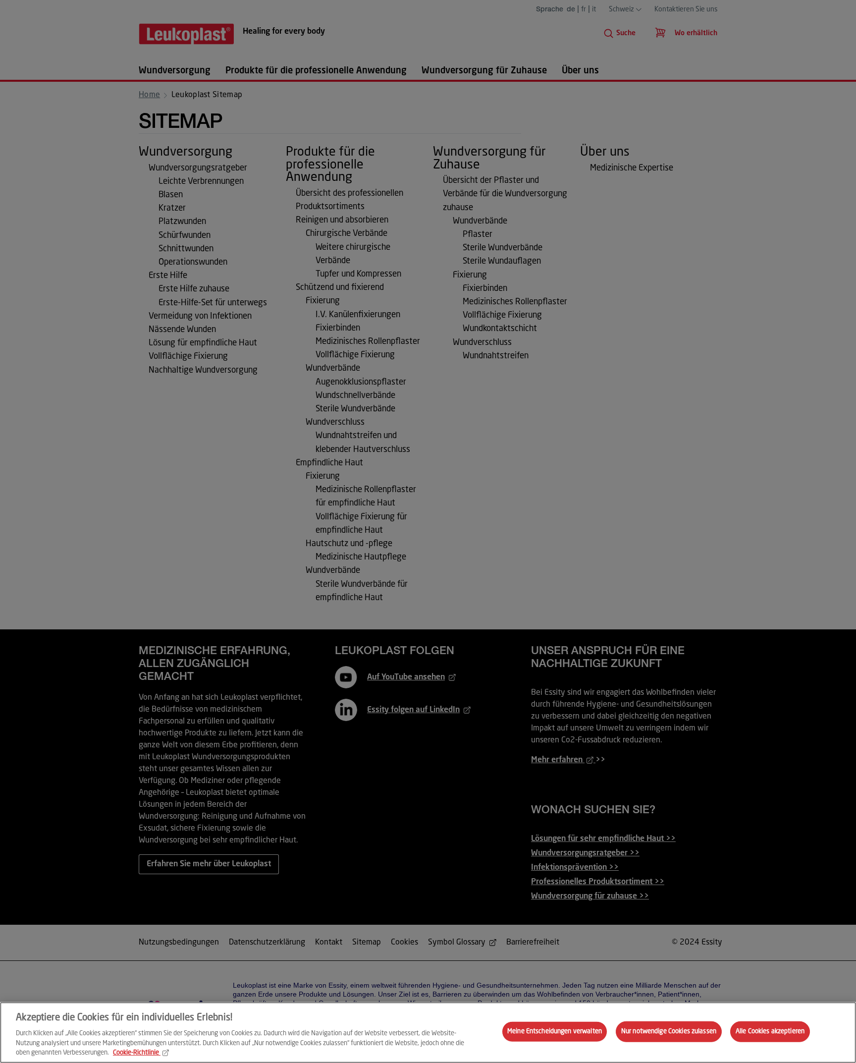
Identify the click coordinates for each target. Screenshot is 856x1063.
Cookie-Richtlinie (136, 1053)
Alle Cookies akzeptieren (770, 1031)
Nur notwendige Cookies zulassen (668, 1031)
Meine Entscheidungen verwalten (554, 1031)
